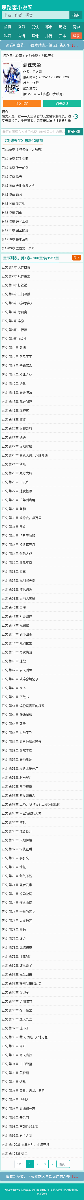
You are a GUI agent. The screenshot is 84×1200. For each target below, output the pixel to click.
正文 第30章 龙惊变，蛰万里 (21, 517)
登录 (76, 35)
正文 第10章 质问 (14, 347)
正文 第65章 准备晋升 (17, 831)
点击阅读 (62, 103)
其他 (35, 35)
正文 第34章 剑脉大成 (17, 553)
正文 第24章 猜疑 (14, 464)
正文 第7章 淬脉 (13, 320)
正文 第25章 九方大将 (17, 473)
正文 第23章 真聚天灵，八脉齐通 (25, 455)
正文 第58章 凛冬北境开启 (20, 768)
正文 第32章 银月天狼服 (18, 535)
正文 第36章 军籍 (14, 571)
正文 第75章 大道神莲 (17, 920)
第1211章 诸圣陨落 (15, 230)
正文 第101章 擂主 (15, 1153)
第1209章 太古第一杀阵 (18, 248)
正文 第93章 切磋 (14, 1081)
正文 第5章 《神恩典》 (17, 303)
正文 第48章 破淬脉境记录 (20, 679)
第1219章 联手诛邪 (15, 158)
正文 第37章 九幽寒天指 (18, 580)
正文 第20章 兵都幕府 (17, 428)
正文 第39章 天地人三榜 (18, 598)
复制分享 (74, 131)
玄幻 (21, 26)
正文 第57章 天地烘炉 (17, 759)
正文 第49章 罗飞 (14, 687)
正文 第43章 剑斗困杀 (17, 634)
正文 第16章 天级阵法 (17, 392)
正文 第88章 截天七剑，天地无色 (25, 1037)
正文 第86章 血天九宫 (17, 1019)
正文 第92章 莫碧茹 (15, 1072)
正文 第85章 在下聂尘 (17, 1010)
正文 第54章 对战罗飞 (17, 732)
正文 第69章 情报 (14, 867)
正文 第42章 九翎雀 (15, 625)
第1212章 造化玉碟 (15, 221)
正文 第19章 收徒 (14, 419)
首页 (7, 26)
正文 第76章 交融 (14, 929)
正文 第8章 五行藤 (14, 329)
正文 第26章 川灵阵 (15, 482)
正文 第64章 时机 (14, 822)
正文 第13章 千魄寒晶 (17, 365)
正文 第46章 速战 (14, 661)
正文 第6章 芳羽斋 (14, 312)
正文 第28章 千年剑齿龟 (18, 500)
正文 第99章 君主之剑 (17, 1135)
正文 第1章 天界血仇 (16, 267)
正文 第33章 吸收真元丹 (18, 544)
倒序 (77, 257)
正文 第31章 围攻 (14, 526)
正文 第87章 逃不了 (15, 1028)
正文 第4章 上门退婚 (16, 294)
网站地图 (42, 1194)
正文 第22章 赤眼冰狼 (17, 446)
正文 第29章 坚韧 (14, 508)
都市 (48, 26)
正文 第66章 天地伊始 (17, 840)
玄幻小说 (32, 55)
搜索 (76, 14)
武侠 (35, 26)
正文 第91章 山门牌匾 (17, 1063)
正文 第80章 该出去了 (17, 965)
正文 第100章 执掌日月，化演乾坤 (26, 1144)
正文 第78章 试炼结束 (17, 947)
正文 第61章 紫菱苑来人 (18, 795)
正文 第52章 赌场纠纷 (17, 714)
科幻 (7, 35)
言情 (21, 35)
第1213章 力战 (12, 212)
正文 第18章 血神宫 (15, 410)
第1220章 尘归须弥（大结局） (44, 94)
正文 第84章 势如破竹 (17, 1001)
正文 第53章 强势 (14, 723)
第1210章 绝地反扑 (15, 239)
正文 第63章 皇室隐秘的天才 (21, 813)
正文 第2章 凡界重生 (16, 276)
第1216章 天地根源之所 (18, 185)
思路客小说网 (17, 7)
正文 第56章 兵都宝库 (17, 750)
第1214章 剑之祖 (13, 203)
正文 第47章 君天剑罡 (17, 670)
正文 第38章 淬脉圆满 (17, 589)
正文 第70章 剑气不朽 (17, 875)
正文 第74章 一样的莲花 (18, 911)
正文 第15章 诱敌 (14, 383)
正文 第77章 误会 (14, 938)
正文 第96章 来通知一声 (18, 1108)
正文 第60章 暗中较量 (17, 786)
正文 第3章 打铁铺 (14, 285)
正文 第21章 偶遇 (14, 437)
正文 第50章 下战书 (15, 696)
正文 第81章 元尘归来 (17, 974)
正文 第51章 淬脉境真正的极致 (23, 705)
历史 (62, 26)
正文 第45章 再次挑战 (17, 652)
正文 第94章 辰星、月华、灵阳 (23, 1090)
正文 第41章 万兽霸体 (17, 616)
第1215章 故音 (12, 194)
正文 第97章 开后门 (15, 1117)
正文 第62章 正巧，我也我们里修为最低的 (31, 804)
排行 (48, 35)
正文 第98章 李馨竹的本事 (20, 1126)
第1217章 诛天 (12, 176)
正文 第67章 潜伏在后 (17, 849)
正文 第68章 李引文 (15, 858)
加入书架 (21, 103)
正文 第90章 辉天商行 (17, 1055)
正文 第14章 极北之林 (17, 374)
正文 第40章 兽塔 (14, 607)
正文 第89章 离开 (14, 1046)
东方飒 (37, 71)
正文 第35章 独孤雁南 (17, 562)
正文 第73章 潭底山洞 (17, 902)
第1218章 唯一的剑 (15, 167)
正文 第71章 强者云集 (17, 884)
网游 (76, 26)
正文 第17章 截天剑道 (17, 401)
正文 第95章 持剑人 (15, 1099)
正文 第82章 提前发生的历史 (21, 983)
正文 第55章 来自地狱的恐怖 (21, 741)
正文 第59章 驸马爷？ (17, 777)
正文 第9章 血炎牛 (14, 338)
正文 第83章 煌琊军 (15, 992)
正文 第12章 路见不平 (17, 356)
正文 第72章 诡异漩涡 (17, 893)
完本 (62, 35)
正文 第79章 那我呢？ (17, 956)
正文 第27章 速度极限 (17, 491)
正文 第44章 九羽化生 (17, 643)
